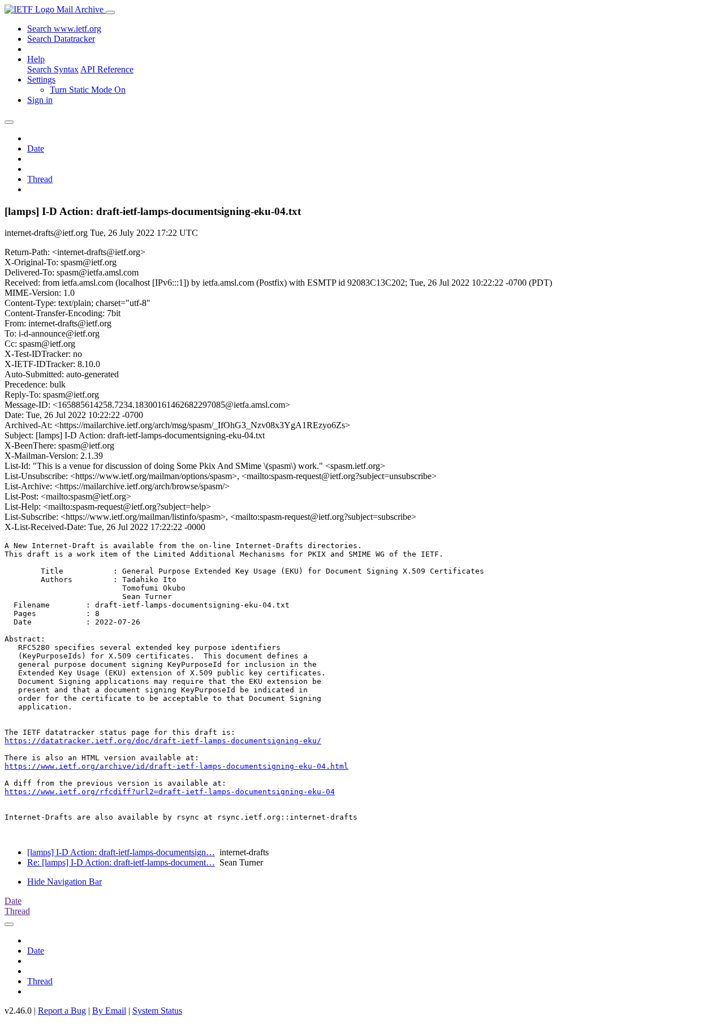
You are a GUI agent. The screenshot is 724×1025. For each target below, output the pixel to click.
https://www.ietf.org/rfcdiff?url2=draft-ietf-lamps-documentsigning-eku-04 (170, 791)
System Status (157, 1010)
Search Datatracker (61, 39)
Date (35, 148)
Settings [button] (41, 79)
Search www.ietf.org (64, 28)
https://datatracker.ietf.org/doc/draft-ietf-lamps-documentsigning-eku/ (163, 741)
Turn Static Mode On (88, 89)
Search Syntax (53, 69)
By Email (109, 1010)
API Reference (106, 69)
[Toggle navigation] (110, 12)
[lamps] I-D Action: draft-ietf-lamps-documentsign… (121, 852)
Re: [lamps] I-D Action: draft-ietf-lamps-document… (121, 862)
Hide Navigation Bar (64, 881)
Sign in (40, 100)
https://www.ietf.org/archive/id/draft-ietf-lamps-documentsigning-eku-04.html (176, 766)
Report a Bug (62, 1010)
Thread (40, 179)
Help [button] (36, 59)
